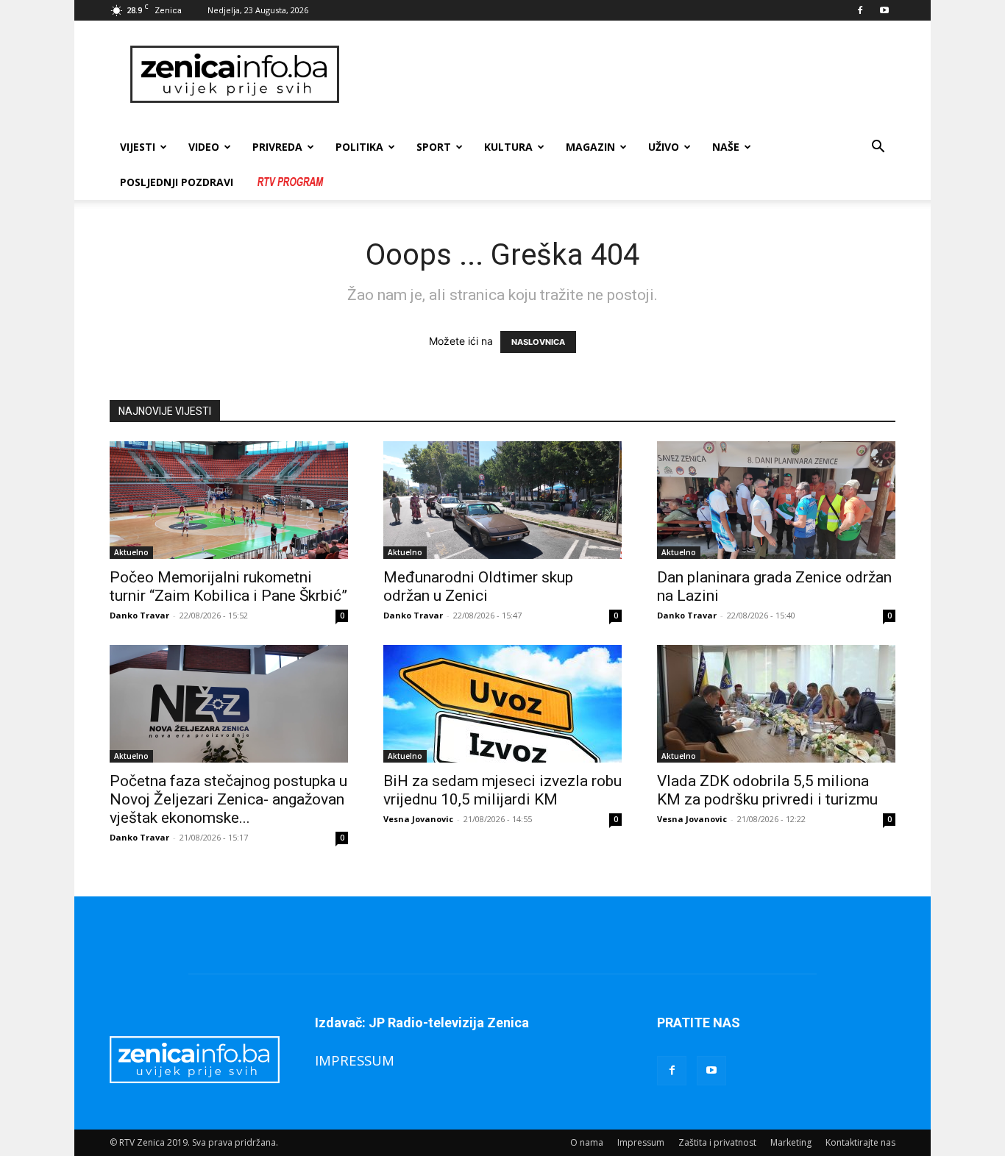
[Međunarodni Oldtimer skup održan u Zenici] (502, 500)
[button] (877, 148)
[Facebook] (860, 10)
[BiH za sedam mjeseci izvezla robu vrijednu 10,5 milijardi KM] (502, 704)
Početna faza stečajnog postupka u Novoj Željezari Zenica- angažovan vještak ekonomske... (228, 799)
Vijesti (137, 147)
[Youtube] (884, 10)
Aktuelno (131, 552)
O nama (586, 1142)
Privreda (277, 147)
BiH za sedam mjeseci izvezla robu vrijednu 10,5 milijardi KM (502, 790)
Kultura (508, 147)
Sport (433, 147)
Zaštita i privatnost (717, 1142)
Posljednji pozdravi (176, 182)
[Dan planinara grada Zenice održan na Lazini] (776, 500)
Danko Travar (139, 615)
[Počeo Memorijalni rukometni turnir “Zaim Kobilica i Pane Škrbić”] (229, 500)
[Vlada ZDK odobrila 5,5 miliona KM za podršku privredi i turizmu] (776, 704)
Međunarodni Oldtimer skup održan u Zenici (478, 586)
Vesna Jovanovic (418, 818)
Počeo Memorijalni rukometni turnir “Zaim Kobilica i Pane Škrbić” (228, 586)
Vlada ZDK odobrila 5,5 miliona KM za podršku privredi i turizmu (767, 790)
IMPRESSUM (354, 1060)
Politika (359, 147)
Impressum (640, 1142)
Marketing (791, 1142)
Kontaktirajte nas (860, 1142)
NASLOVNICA (538, 342)
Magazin (590, 147)
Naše (725, 147)
